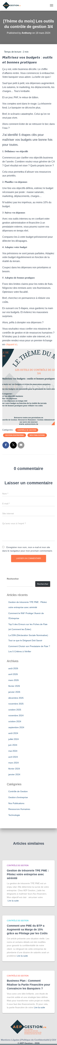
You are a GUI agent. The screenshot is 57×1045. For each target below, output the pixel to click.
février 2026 (14, 686)
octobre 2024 (14, 721)
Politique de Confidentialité (35, 1040)
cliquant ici (11, 344)
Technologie (14, 815)
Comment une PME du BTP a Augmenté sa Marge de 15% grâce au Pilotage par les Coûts (27, 929)
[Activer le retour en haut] (51, 1039)
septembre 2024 (16, 727)
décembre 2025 (16, 698)
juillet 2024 (13, 739)
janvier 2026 (14, 692)
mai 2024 (12, 751)
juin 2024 (12, 745)
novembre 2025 (16, 703)
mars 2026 (13, 680)
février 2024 (14, 768)
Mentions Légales (10, 1040)
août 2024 (13, 733)
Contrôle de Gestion (26, 430)
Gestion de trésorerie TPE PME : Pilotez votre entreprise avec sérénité (28, 874)
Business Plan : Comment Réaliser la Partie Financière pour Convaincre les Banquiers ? (28, 984)
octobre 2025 (14, 709)
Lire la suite (13, 900)
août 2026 (13, 668)
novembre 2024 (16, 715)
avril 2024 (13, 757)
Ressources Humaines (19, 809)
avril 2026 (13, 674)
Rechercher (13, 579)
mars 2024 (13, 762)
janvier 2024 (14, 774)
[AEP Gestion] (13, 5)
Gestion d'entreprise (14, 435)
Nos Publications (37, 435)
